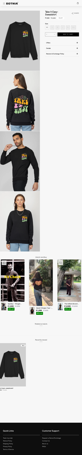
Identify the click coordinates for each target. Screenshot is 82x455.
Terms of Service (8, 449)
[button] (12, 286)
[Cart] (78, 3)
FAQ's (44, 446)
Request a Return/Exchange (51, 438)
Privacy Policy (7, 446)
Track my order (8, 438)
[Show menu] (4, 3)
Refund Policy (7, 441)
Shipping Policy (8, 443)
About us (45, 443)
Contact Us (46, 441)
